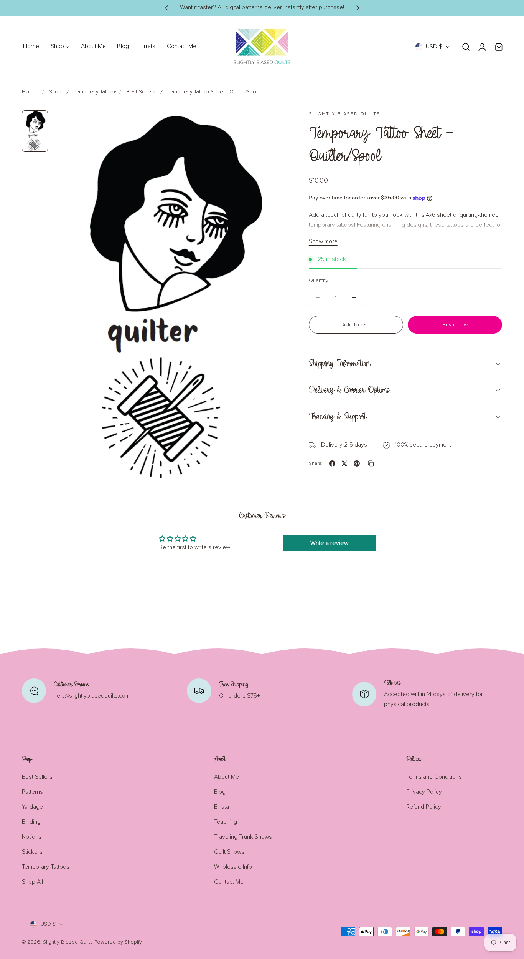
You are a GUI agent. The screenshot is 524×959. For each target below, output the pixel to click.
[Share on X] (344, 463)
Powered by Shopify (118, 942)
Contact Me (229, 882)
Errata (221, 807)
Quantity (318, 280)
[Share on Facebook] (332, 463)
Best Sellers (140, 92)
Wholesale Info (233, 867)
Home (29, 92)
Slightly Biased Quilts (68, 942)
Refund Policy (423, 807)
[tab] (35, 131)
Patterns (32, 792)
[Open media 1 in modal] (271, 124)
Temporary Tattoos (96, 92)
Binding (31, 822)
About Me (226, 777)
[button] (466, 47)
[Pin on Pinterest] (357, 463)
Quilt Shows (229, 852)
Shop (55, 92)
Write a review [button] (329, 543)
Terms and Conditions (434, 777)
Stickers (32, 852)
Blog (220, 792)
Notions (31, 837)
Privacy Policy (424, 792)
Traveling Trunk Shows (243, 837)
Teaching (225, 822)
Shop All (32, 882)
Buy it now (455, 324)
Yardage (32, 807)
